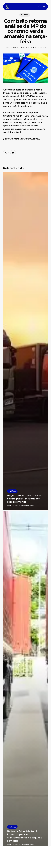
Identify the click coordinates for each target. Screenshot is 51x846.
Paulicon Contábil (11, 47)
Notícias (24, 15)
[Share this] (6, 152)
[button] (44, 6)
